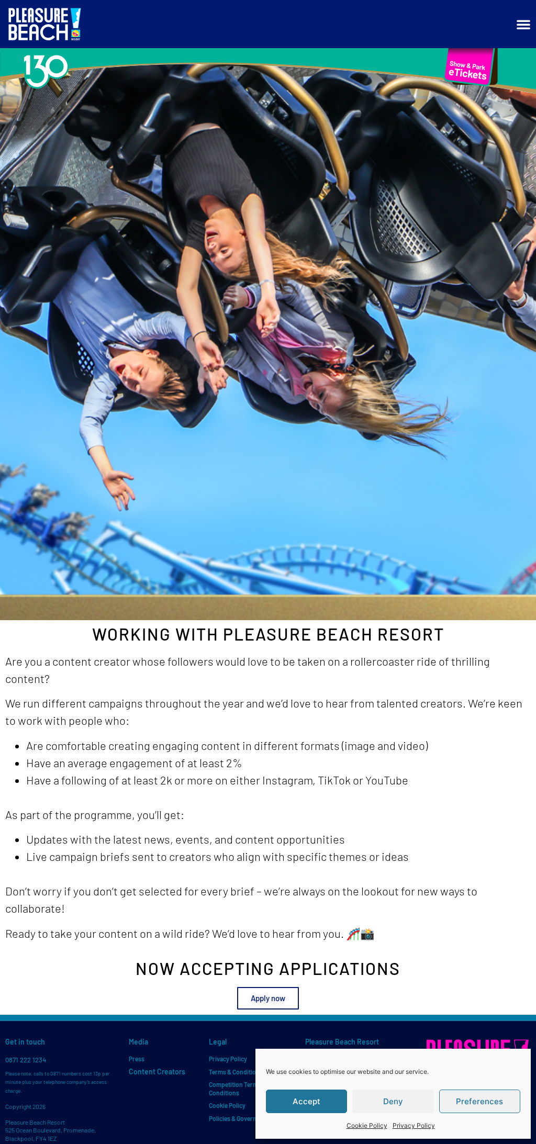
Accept (306, 1101)
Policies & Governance (239, 1118)
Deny (393, 1101)
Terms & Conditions (236, 1071)
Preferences (479, 1101)
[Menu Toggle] (523, 24)
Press (136, 1058)
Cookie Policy (367, 1125)
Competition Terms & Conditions (237, 1088)
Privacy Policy (414, 1125)
